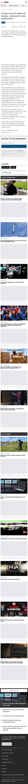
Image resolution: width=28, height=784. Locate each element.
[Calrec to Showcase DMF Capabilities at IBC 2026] (14, 700)
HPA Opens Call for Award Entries (13, 716)
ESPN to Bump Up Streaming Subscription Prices (12, 721)
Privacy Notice (20, 151)
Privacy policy (5, 756)
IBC (23, 5)
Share (5, 26)
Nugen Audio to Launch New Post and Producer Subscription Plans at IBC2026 (14, 728)
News (3, 22)
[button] (2, 2)
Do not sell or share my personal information (12, 774)
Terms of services (18, 150)
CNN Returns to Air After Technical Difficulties (13, 710)
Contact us (4, 768)
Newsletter (24, 26)
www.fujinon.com (6, 132)
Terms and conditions (7, 749)
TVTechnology (10, 22)
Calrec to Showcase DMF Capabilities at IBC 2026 (14, 704)
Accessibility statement (7, 762)
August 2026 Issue (13, 5)
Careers (3, 765)
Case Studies (9, 9)
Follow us (16, 26)
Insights (3, 9)
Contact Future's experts (7, 753)
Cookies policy (5, 759)
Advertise (4, 771)
